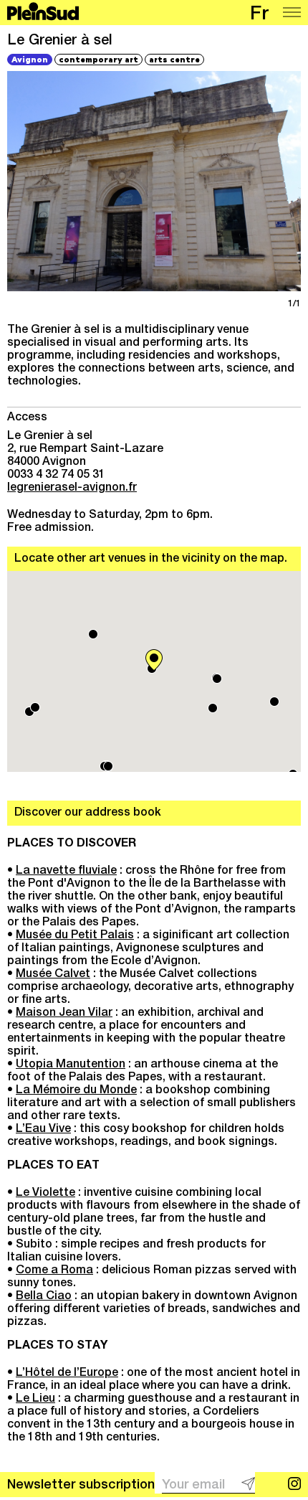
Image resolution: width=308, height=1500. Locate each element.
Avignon (29, 59)
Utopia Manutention (70, 1065)
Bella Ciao (44, 1297)
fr (259, 15)
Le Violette (45, 1193)
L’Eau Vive (43, 1130)
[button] (154, 660)
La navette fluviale (66, 871)
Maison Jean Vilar (64, 1013)
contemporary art (98, 59)
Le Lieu (35, 1399)
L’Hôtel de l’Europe (67, 1373)
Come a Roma (54, 1271)
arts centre (174, 59)
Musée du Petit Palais (75, 936)
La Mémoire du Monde (76, 1091)
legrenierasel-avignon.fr (72, 488)
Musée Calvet (53, 975)
